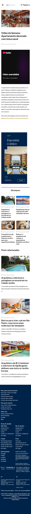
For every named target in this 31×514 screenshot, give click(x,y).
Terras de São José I (6, 446)
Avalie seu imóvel (6, 407)
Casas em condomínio (7, 433)
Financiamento (5, 394)
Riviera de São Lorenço (22, 444)
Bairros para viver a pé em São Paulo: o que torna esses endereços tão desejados (15, 323)
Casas (3, 432)
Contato (3, 417)
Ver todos (3, 435)
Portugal (3, 453)
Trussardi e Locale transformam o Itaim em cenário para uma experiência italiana (8, 238)
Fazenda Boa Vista (6, 442)
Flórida (3, 455)
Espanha (3, 459)
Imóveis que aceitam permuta (9, 400)
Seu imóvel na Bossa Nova (8, 405)
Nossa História (5, 415)
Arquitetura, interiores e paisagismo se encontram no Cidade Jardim (6, 213)
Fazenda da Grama (6, 441)
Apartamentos (5, 428)
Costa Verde (19, 446)
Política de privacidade (21, 451)
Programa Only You (6, 409)
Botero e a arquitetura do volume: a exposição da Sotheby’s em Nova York (22, 239)
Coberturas (4, 430)
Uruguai (3, 457)
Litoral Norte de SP (21, 442)
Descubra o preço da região (8, 392)
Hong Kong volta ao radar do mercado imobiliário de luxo (22, 211)
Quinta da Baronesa (6, 444)
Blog (2, 419)
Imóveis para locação (7, 396)
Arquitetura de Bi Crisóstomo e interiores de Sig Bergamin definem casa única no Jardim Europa (15, 367)
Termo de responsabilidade (22, 453)
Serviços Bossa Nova (7, 413)
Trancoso (18, 441)
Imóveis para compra (7, 398)
